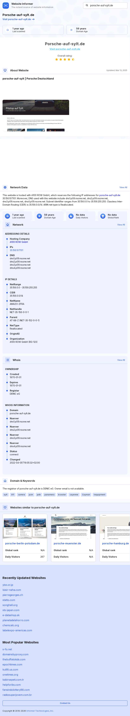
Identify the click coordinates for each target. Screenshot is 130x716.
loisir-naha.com (12, 589)
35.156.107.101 (16, 250)
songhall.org (10, 605)
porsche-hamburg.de (115, 543)
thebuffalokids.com (14, 659)
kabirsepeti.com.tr (13, 679)
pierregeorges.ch (13, 594)
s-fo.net (7, 649)
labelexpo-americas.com (17, 630)
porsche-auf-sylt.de (109, 195)
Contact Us (65, 703)
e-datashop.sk (11, 615)
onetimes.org (10, 674)
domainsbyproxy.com (15, 654)
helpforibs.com (12, 684)
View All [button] (123, 187)
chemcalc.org (11, 625)
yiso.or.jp (8, 584)
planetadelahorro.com (16, 620)
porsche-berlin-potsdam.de (22, 543)
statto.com (9, 600)
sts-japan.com (11, 610)
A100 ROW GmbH (19, 242)
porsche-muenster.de (67, 543)
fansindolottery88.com (16, 689)
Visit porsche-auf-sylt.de (17, 19)
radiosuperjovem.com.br (17, 694)
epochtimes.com (12, 664)
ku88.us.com (10, 669)
